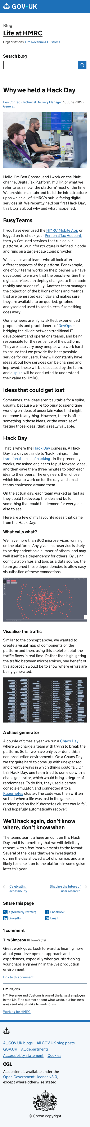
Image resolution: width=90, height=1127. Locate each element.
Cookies (54, 1055)
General (8, 106)
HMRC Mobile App (62, 230)
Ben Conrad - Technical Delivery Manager (32, 102)
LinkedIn (14, 918)
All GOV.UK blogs (18, 1042)
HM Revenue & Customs (42, 42)
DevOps (65, 325)
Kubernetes (13, 793)
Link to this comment (18, 977)
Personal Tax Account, (63, 235)
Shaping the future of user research (65, 888)
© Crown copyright (45, 1116)
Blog (7, 25)
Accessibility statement (23, 1055)
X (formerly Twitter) (22, 912)
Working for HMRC (17, 1012)
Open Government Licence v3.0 (30, 1076)
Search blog (15, 56)
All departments (35, 1049)
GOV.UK (10, 1049)
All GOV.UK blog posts (56, 1042)
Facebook (57, 912)
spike (18, 372)
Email (54, 918)
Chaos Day (69, 741)
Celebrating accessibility (18, 888)
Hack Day (41, 448)
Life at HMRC (22, 33)
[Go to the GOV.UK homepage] (20, 6)
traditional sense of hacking (26, 458)
